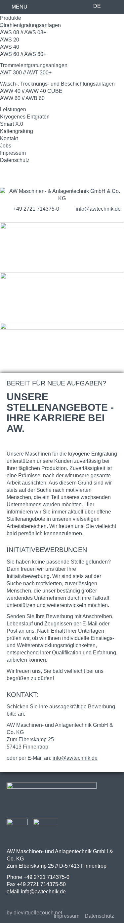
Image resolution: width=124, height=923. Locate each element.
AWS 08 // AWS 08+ (23, 32)
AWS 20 (9, 39)
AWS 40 (9, 47)
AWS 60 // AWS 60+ (23, 54)
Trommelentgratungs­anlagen (33, 65)
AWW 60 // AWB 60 (22, 98)
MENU (19, 7)
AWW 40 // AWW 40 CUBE (31, 91)
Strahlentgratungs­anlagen (30, 25)
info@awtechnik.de (75, 758)
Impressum (13, 153)
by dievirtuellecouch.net (34, 912)
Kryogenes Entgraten (25, 116)
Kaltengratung (16, 131)
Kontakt (9, 138)
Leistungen (13, 109)
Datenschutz (14, 160)
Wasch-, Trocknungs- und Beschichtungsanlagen (57, 84)
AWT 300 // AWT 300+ (26, 72)
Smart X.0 (11, 124)
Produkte (10, 18)
